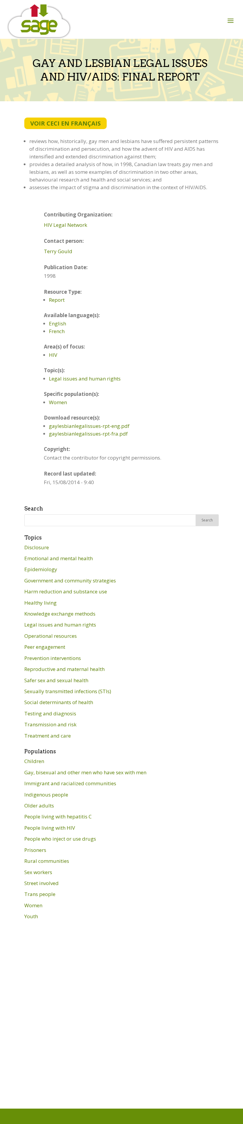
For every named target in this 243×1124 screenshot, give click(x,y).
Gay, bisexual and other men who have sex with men (85, 772)
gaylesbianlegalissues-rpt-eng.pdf (89, 426)
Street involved (41, 883)
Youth (31, 916)
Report (57, 299)
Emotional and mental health (58, 558)
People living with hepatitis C (58, 816)
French (57, 331)
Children (34, 761)
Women (58, 402)
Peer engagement (44, 646)
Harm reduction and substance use (65, 591)
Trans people (39, 894)
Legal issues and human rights (85, 378)
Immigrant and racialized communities (70, 783)
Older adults (39, 805)
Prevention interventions (52, 658)
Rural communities (46, 861)
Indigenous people (46, 794)
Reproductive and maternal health (64, 669)
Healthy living (40, 602)
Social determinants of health (58, 702)
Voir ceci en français (65, 123)
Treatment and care (47, 735)
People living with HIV (49, 827)
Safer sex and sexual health (56, 680)
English (57, 323)
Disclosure (36, 547)
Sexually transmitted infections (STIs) (67, 691)
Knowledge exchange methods (59, 613)
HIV (53, 354)
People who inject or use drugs (60, 838)
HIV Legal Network (65, 224)
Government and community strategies (70, 580)
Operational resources (50, 635)
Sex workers (38, 872)
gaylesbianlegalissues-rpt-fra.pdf (88, 433)
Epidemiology (40, 569)
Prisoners (35, 850)
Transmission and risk (50, 724)
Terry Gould (58, 251)
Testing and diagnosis (50, 713)
